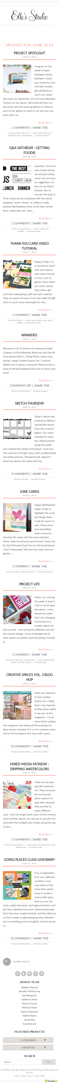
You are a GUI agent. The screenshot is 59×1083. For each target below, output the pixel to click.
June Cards (29, 492)
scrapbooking (27, 136)
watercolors (21, 847)
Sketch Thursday (29, 403)
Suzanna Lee (29, 1024)
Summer (28, 663)
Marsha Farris (29, 1003)
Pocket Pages (18, 660)
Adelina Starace (29, 987)
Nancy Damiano (29, 1011)
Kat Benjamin (29, 995)
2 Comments (20, 128)
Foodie (42, 229)
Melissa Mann (29, 1007)
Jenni (44, 663)
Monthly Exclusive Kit (27, 572)
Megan (37, 231)
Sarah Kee (29, 1020)
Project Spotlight (29, 53)
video (45, 321)
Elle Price (37, 323)
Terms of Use (27, 1076)
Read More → (46, 123)
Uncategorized (25, 229)
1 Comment (20, 315)
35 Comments (20, 938)
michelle (46, 136)
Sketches (25, 479)
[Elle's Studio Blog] (29, 15)
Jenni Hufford (49, 660)
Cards (16, 572)
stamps (39, 321)
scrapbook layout (14, 136)
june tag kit (37, 845)
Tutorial (19, 321)
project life (15, 663)
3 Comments (20, 839)
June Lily (29, 1072)
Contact (17, 1076)
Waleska (42, 479)
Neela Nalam (30, 1015)
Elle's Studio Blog (12, 1070)
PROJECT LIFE (29, 584)
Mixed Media (46, 845)
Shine (34, 321)
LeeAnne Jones (29, 999)
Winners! (29, 335)
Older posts (17, 962)
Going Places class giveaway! (29, 860)
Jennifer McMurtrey (29, 991)
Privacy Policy (40, 1076)
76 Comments (20, 746)
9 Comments (20, 474)
